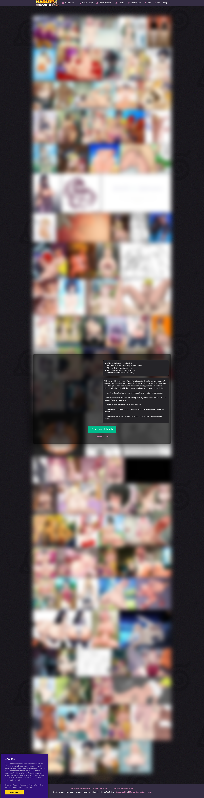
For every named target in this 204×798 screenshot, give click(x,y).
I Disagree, (102, 436)
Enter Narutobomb (102, 429)
